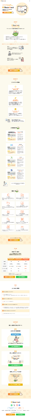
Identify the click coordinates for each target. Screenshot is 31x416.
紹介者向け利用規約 (13, 410)
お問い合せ (28, 410)
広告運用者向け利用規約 (8, 410)
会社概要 (3, 410)
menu (29, 0)
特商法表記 (24, 410)
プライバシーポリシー (19, 410)
